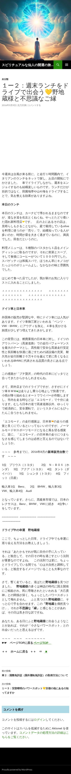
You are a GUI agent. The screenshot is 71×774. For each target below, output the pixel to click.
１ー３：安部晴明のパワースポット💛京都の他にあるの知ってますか (35, 688)
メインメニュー (66, 64)
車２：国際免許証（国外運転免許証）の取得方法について (35, 673)
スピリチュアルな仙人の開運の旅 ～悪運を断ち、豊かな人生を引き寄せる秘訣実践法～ (28, 65)
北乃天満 (21, 105)
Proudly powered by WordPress (17, 769)
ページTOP (42, 642)
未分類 (5, 79)
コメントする (34, 105)
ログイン (40, 719)
